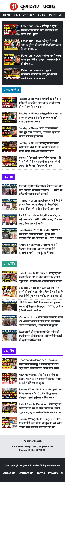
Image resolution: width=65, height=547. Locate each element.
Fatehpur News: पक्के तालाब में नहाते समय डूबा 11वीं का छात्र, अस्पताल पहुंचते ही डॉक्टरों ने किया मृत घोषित (39, 132)
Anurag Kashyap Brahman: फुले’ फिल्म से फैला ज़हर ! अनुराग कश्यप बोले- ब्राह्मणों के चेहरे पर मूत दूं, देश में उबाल (38, 248)
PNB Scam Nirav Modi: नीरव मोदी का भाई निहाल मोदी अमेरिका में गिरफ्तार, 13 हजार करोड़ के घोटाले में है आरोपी (40, 219)
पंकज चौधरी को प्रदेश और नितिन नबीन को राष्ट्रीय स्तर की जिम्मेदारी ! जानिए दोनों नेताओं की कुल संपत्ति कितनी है (40, 335)
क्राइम (17, 14)
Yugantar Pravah (29, 465)
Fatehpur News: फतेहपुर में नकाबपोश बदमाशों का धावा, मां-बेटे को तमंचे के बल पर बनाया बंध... (39, 74)
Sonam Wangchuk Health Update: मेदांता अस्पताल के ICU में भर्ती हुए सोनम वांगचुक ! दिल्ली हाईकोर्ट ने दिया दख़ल (40, 393)
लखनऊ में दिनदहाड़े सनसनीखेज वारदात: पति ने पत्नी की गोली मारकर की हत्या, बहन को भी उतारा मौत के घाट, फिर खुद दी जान (40, 161)
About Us (9, 472)
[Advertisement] (32, 514)
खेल (60, 14)
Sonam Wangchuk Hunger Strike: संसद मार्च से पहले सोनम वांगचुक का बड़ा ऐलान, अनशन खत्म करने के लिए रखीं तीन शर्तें (41, 423)
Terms (41, 472)
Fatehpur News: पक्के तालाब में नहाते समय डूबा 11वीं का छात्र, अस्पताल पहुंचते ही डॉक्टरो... (41, 59)
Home (7, 14)
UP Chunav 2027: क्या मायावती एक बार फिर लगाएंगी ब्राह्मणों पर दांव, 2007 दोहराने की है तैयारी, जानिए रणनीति (41, 306)
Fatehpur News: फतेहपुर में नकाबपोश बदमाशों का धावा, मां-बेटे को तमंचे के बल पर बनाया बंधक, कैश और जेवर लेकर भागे (39, 147)
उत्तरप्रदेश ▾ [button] (29, 14)
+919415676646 (37, 450)
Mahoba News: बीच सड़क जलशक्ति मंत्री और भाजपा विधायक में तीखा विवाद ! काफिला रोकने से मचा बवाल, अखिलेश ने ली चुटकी (41, 321)
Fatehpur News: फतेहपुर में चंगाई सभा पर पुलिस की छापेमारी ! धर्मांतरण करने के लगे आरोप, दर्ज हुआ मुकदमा (40, 117)
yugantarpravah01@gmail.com (36, 446)
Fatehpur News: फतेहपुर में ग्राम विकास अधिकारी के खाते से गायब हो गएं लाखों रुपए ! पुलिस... (39, 30)
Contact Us (26, 472)
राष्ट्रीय (52, 14)
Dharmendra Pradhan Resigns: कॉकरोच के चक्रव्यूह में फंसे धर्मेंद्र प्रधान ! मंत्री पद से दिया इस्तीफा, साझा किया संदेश (39, 364)
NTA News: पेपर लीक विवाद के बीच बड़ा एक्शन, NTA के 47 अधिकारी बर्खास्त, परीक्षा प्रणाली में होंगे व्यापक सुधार (40, 378)
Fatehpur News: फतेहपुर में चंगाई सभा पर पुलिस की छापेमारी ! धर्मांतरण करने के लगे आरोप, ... (41, 44)
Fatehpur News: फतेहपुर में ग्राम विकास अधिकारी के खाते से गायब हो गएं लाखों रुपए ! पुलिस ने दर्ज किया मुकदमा (40, 102)
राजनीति (41, 14)
